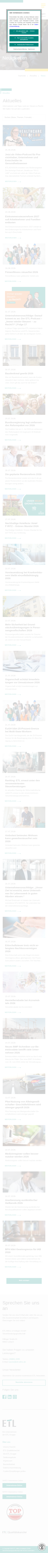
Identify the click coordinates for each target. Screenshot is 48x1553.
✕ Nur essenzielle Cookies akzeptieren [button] (24, 38)
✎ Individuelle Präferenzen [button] (24, 45)
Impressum (31, 49)
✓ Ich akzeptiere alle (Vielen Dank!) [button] (24, 32)
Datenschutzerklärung (20, 49)
